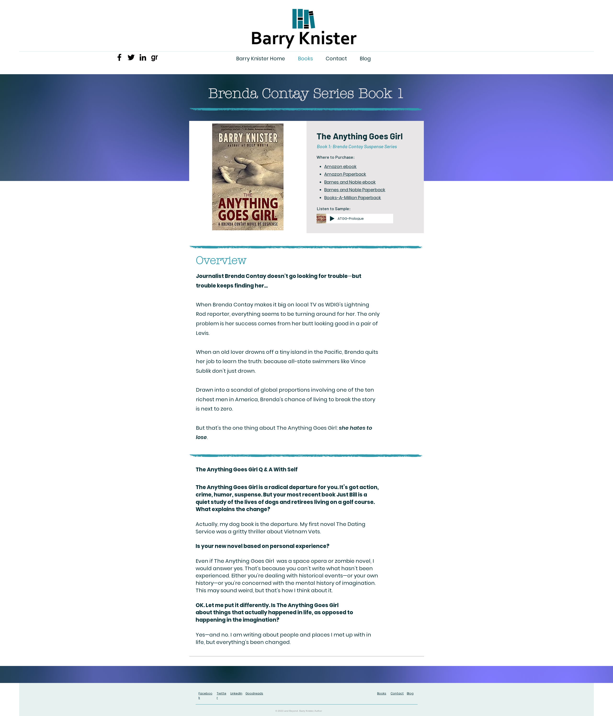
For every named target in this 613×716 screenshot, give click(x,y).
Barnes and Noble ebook (350, 182)
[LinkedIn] (143, 57)
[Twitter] (131, 57)
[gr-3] (154, 57)
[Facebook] (119, 57)
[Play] (332, 218)
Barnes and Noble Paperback (354, 190)
